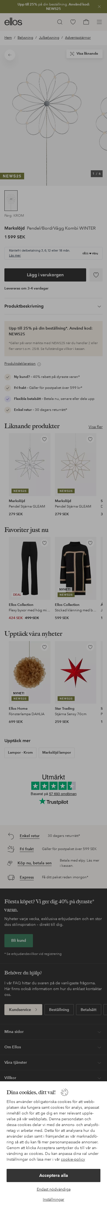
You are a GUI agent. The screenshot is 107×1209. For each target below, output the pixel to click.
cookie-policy (73, 1159)
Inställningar (53, 1199)
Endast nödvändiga (54, 1189)
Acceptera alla (53, 1175)
